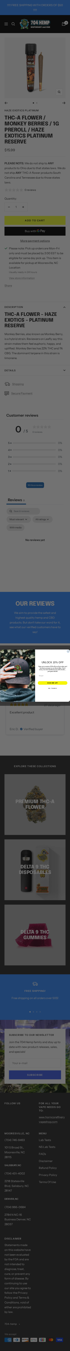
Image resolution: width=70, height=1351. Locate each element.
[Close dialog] (68, 651)
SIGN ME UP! (52, 682)
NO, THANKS (52, 688)
